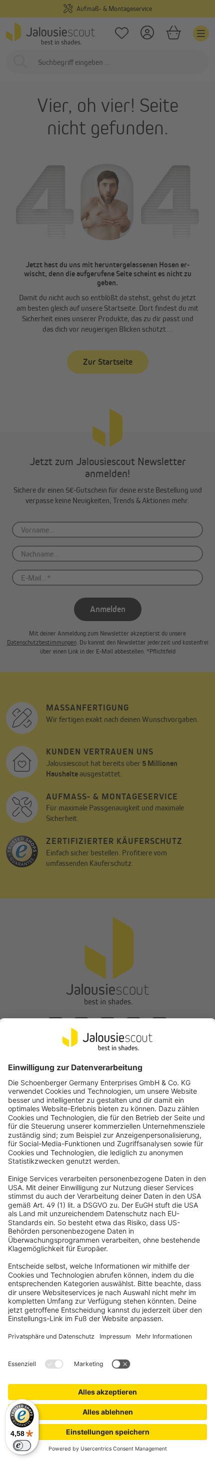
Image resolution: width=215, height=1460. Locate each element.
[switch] (22, 1445)
